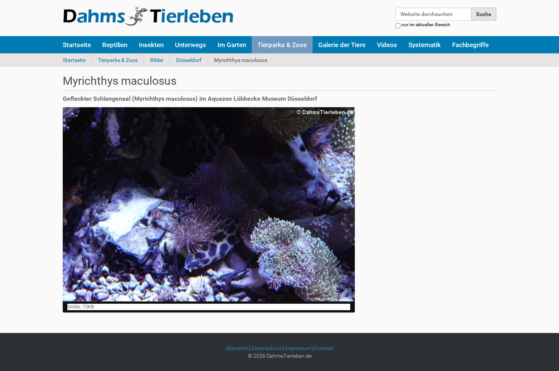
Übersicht (237, 348)
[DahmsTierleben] (148, 16)
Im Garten (232, 45)
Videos (387, 45)
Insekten (151, 45)
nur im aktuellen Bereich (426, 24)
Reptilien (114, 45)
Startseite (77, 45)
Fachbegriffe (470, 45)
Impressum (298, 348)
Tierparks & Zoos (282, 45)
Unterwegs (190, 45)
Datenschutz (266, 348)
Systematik (424, 45)
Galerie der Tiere (341, 45)
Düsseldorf (189, 60)
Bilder (157, 60)
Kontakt (324, 348)
